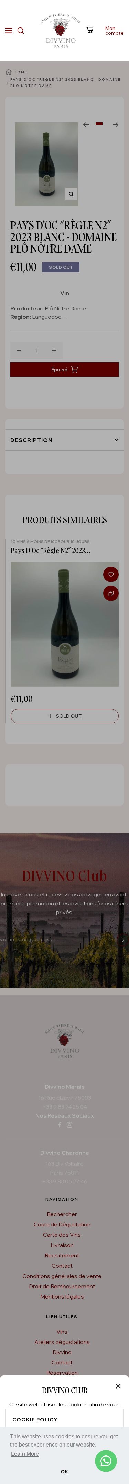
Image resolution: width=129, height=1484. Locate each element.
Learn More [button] (25, 1454)
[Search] (20, 30)
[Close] (118, 1386)
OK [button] (64, 1471)
